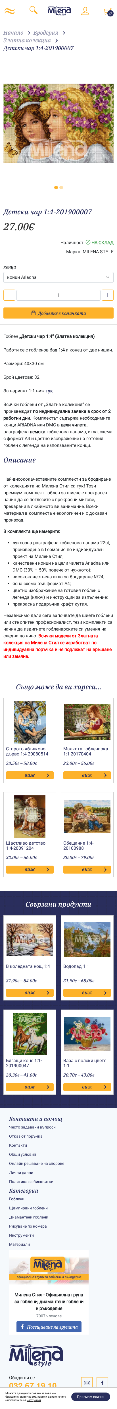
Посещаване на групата (52, 1327)
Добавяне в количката (62, 313)
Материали (19, 1244)
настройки (34, 1400)
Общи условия (22, 1154)
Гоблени (16, 1199)
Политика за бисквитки (31, 1181)
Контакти (18, 1145)
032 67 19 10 (33, 1385)
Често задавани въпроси (32, 1127)
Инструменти (21, 1235)
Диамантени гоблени (28, 1217)
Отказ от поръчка (26, 1136)
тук (49, 390)
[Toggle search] (33, 11)
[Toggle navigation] (9, 11)
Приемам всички (91, 1397)
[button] (56, 187)
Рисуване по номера (28, 1226)
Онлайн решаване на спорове (36, 1163)
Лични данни (21, 1172)
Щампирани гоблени (28, 1208)
